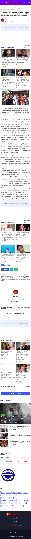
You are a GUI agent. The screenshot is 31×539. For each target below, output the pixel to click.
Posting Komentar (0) (15, 393)
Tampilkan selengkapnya (24, 307)
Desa (13, 492)
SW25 (15, 296)
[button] (25, 2)
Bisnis (2, 492)
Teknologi (14, 506)
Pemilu (19, 500)
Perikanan (3, 503)
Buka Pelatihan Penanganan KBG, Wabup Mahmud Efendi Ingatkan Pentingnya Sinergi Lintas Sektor (19, 428)
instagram (9, 461)
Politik (3, 506)
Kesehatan (20, 495)
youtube (24, 461)
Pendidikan (26, 500)
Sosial (8, 506)
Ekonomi (19, 492)
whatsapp (24, 457)
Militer (11, 497)
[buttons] (10, 525)
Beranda (3, 8)
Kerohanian (13, 495)
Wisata (21, 506)
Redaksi (6, 533)
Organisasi (4, 500)
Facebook (6, 269)
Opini (23, 497)
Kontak (25, 533)
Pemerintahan (12, 500)
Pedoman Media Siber (16, 533)
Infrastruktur (4, 495)
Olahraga (17, 497)
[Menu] (2, 2)
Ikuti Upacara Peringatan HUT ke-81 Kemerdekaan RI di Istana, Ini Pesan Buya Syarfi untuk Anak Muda (20, 435)
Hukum (25, 492)
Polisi (24, 503)
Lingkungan (4, 497)
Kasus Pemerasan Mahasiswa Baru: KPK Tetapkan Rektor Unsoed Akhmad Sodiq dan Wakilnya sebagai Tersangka (19, 443)
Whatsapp (16, 269)
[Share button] (20, 269)
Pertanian (18, 503)
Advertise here (27, 45)
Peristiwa (8, 8)
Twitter (11, 269)
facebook (9, 457)
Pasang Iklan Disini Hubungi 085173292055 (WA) (15, 27)
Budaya (8, 492)
